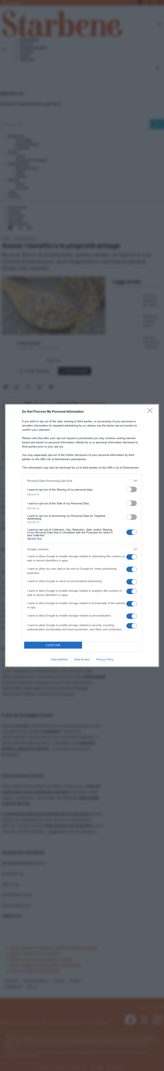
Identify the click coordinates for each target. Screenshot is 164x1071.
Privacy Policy (104, 659)
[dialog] (82, 535)
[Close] (151, 412)
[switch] (131, 489)
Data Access (82, 659)
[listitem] (82, 481)
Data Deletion (59, 659)
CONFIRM (53, 645)
